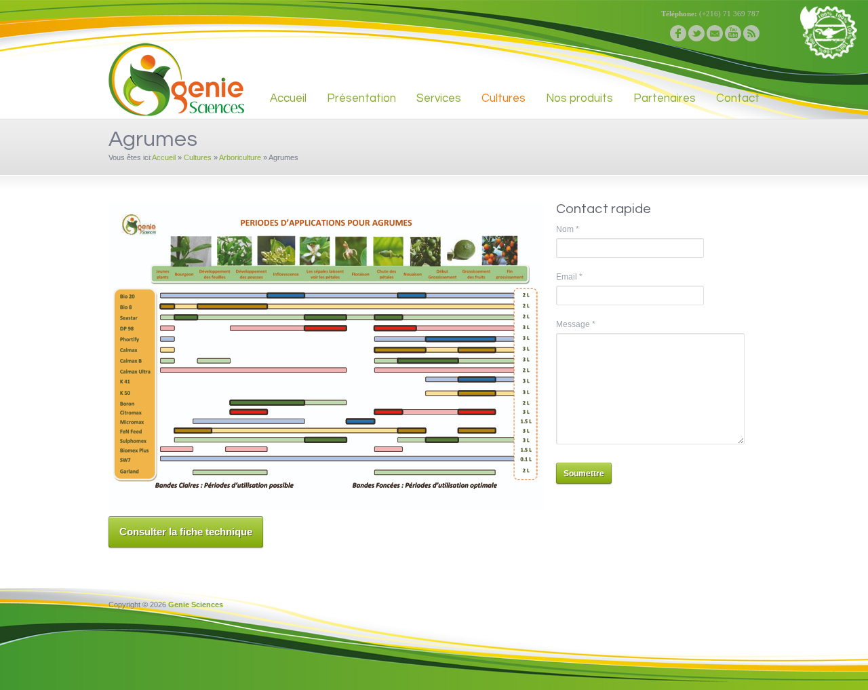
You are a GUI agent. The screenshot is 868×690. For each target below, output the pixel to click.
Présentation (361, 98)
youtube (733, 33)
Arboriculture (240, 157)
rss (751, 33)
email (715, 33)
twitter (696, 33)
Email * (569, 277)
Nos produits (579, 98)
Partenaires (664, 98)
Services (438, 98)
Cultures (503, 98)
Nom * (567, 229)
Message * (575, 324)
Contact (738, 98)
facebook (678, 33)
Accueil (288, 98)
